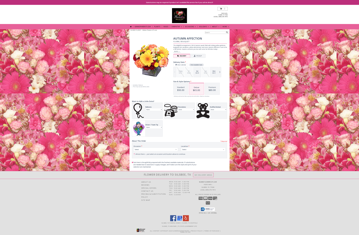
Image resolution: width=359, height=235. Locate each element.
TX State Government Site (187, 226)
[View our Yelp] (186, 221)
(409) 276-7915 (223, 16)
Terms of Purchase (211, 231)
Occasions (189, 27)
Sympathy (176, 27)
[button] (223, 9)
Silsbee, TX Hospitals (190, 223)
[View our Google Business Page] (179, 221)
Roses (166, 27)
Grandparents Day (143, 27)
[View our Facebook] (173, 221)
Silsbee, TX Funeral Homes (171, 223)
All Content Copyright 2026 (161, 231)
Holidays (203, 27)
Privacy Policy (196, 231)
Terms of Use (185, 232)
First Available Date (196, 65)
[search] (226, 32)
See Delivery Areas (203, 175)
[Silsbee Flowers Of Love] (179, 15)
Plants (157, 27)
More (225, 27)
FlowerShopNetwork (180, 231)
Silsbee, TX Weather (169, 226)
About (215, 27)
